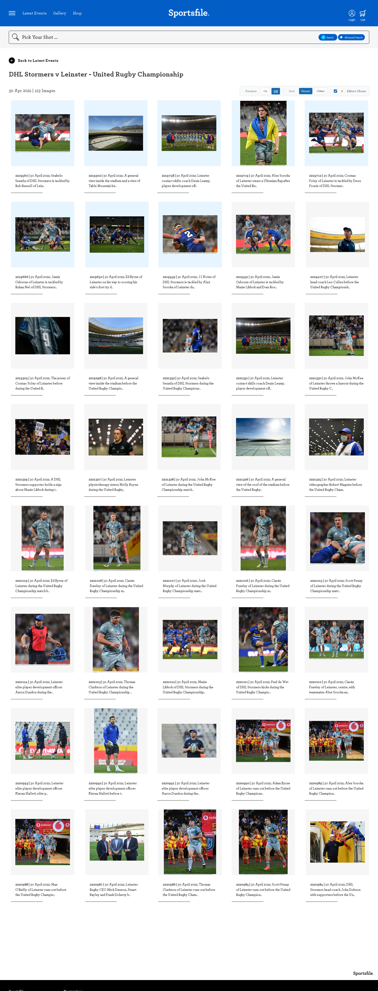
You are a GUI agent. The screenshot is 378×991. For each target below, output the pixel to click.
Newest (305, 91)
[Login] (352, 13)
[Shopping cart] (362, 13)
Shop (77, 13)
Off (276, 91)
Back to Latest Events (37, 60)
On (265, 91)
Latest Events (35, 13)
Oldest (321, 91)
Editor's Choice (353, 91)
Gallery (59, 13)
